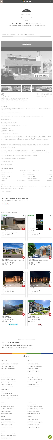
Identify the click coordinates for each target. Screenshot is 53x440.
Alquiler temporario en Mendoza (33, 371)
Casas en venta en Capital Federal (7, 366)
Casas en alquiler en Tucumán (33, 411)
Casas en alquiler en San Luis (33, 384)
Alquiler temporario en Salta (6, 413)
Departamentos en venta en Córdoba (8, 433)
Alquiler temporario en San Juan (7, 386)
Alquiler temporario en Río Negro (33, 427)
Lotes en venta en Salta (5, 404)
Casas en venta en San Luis (32, 382)
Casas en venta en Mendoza (32, 368)
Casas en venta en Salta (5, 409)
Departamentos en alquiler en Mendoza (35, 366)
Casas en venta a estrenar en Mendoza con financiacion (14, 347)
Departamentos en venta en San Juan (8, 379)
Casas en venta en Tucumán (32, 409)
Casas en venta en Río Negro (33, 424)
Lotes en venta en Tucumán (32, 404)
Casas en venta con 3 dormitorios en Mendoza (12, 343)
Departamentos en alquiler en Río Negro (35, 422)
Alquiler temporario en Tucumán (33, 413)
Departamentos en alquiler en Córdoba (8, 435)
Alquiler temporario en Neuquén (7, 427)
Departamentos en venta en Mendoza (34, 364)
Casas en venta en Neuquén (6, 424)
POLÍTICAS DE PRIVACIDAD (6, 393)
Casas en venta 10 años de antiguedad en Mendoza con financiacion (17, 345)
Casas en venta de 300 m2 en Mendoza (10, 342)
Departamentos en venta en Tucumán (34, 406)
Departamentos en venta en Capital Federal (9, 363)
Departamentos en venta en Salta (7, 406)
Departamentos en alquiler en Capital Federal (9, 364)
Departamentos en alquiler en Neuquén (8, 422)
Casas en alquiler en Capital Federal (8, 368)
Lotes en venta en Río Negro (33, 419)
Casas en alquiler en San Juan (6, 384)
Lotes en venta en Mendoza (32, 363)
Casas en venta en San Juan (6, 382)
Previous (2, 60)
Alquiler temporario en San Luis (33, 386)
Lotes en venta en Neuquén (6, 419)
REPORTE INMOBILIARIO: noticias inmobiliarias (10, 398)
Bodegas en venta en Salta (6, 411)
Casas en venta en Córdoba (6, 437)
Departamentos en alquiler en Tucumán (35, 408)
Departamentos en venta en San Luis (34, 379)
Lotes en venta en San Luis (32, 377)
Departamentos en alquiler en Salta (7, 408)
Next (50, 60)
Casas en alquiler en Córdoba (6, 438)
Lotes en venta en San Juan (6, 377)
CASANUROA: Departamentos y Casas (8, 397)
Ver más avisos (5, 203)
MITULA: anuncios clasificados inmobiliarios (9, 395)
